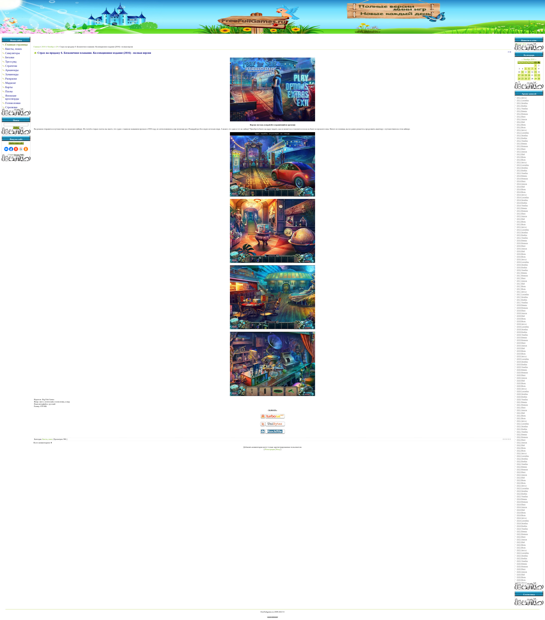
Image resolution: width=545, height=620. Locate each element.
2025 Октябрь (522, 555)
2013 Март (521, 149)
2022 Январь (522, 434)
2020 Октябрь (522, 394)
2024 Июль (521, 515)
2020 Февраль (522, 372)
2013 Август (522, 162)
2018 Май (521, 316)
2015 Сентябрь (523, 230)
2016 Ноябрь (522, 267)
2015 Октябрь (522, 232)
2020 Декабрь (522, 399)
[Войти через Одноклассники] (26, 149)
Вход (278, 449)
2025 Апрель (522, 539)
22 (535, 75)
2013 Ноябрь (522, 170)
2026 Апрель (522, 572)
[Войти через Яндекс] (16, 149)
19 (526, 75)
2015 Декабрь (522, 238)
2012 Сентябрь (523, 133)
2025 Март (521, 537)
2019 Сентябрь (523, 359)
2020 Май (521, 380)
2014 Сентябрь (523, 197)
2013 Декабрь (522, 173)
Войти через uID (16, 143)
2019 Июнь (521, 351)
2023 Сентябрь (523, 488)
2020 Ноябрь (522, 397)
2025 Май (521, 542)
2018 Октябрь (522, 329)
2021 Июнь (521, 415)
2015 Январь (522, 208)
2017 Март (521, 278)
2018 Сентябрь (523, 327)
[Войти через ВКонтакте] (6, 149)
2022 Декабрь (522, 464)
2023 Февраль (522, 469)
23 (539, 75)
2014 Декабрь (522, 205)
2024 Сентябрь (523, 520)
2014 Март (521, 181)
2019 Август (522, 356)
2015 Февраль (522, 211)
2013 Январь (522, 143)
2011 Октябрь (522, 103)
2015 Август (522, 227)
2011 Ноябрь (522, 106)
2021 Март (521, 407)
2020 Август (522, 388)
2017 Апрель (522, 281)
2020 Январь (522, 370)
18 (522, 75)
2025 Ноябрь (522, 558)
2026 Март (521, 569)
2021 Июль (521, 418)
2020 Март (521, 375)
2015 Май (521, 219)
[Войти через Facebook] (11, 149)
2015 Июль (521, 224)
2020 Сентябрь (523, 391)
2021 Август (522, 421)
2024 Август (522, 518)
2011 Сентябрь (523, 100)
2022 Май (521, 445)
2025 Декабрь (522, 561)
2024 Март (521, 504)
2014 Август (522, 195)
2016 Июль (521, 256)
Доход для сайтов (520, 44)
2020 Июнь (521, 383)
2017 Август (522, 292)
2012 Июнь (521, 124)
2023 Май (521, 477)
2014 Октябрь (522, 200)
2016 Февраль (522, 243)
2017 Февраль (522, 275)
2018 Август (522, 324)
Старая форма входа (16, 155)
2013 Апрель (522, 151)
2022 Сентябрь (523, 456)
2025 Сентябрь (523, 553)
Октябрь (50, 47)
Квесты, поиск (47, 439)
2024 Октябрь (522, 523)
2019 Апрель (522, 345)
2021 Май (521, 413)
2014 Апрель (522, 184)
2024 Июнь (521, 512)
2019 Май (521, 348)
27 (529, 78)
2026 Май (521, 574)
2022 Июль (521, 450)
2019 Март (521, 343)
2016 (44, 47)
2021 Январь (522, 402)
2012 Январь (522, 111)
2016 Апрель (522, 248)
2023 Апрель (522, 475)
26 (526, 78)
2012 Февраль (522, 114)
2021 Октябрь (522, 426)
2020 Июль (521, 386)
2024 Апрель (522, 507)
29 (57, 47)
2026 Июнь (521, 577)
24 (519, 78)
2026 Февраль (522, 566)
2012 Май (521, 122)
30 (539, 78)
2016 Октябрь (522, 265)
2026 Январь (522, 564)
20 (529, 75)
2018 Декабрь (522, 335)
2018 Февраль (522, 308)
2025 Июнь (521, 545)
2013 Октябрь (522, 168)
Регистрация (270, 449)
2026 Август (522, 582)
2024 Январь (522, 499)
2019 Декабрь (522, 367)
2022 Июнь (521, 448)
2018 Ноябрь (522, 332)
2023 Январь (522, 467)
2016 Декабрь (522, 270)
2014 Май (521, 186)
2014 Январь (522, 176)
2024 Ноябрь (522, 526)
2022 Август (522, 453)
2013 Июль (521, 160)
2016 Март (521, 246)
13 (529, 72)
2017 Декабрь (522, 302)
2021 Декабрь (522, 432)
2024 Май (521, 510)
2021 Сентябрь (523, 424)
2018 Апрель (522, 313)
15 (535, 72)
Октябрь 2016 (528, 59)
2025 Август (522, 550)
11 (522, 72)
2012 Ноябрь (522, 138)
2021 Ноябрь (522, 429)
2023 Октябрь (522, 491)
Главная (36, 47)
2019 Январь (522, 337)
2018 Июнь (521, 318)
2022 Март (521, 440)
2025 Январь (522, 531)
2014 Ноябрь (522, 203)
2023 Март (521, 472)
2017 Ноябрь (522, 300)
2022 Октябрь (522, 459)
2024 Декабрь (522, 529)
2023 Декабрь (522, 496)
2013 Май (521, 154)
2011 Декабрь (522, 108)
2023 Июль (521, 483)
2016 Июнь (521, 254)
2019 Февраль (522, 340)
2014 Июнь (521, 189)
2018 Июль (521, 321)
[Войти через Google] (21, 149)
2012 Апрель (522, 119)
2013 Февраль (522, 146)
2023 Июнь (521, 480)
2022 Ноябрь (522, 461)
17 (519, 75)
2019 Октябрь (522, 362)
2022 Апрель (522, 442)
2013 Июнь (521, 157)
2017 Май (521, 283)
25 (522, 78)
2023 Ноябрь (522, 494)
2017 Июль (521, 289)
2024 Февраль (522, 502)
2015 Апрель (522, 216)
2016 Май (521, 251)
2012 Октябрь (522, 135)
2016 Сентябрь (523, 262)
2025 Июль (521, 547)
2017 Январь (522, 273)
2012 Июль (521, 127)
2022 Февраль (522, 437)
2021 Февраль (522, 405)
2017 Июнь (521, 286)
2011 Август (522, 98)
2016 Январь (522, 240)
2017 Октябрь (522, 297)
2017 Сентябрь (523, 294)
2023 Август (522, 485)
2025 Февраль (522, 534)
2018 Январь (522, 305)
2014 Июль (521, 192)
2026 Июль (521, 580)
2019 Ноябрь (522, 364)
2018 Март (521, 310)
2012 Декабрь (522, 141)
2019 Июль (521, 353)
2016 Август (522, 259)
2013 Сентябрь (523, 165)
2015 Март (521, 213)
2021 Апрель (522, 410)
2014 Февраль (522, 178)
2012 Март (521, 116)
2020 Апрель (522, 378)
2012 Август (522, 130)
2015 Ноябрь (522, 235)
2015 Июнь (521, 221)
